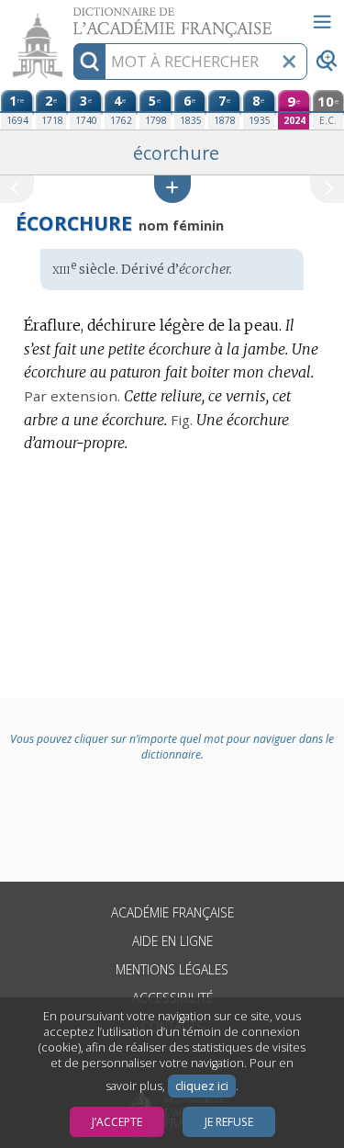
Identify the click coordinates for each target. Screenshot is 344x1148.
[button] (172, 188)
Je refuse (229, 1122)
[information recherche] (89, 61)
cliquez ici (201, 1086)
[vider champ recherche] (289, 61)
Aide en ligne (172, 941)
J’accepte (117, 1122)
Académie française (172, 912)
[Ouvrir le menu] (322, 22)
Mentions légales (172, 969)
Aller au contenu (71, 16)
